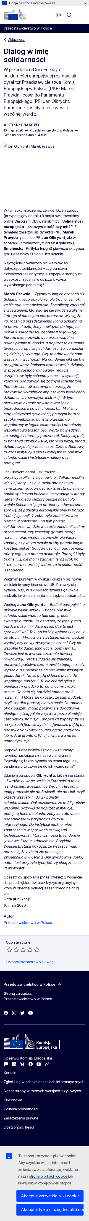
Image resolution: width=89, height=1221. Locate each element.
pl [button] (58, 15)
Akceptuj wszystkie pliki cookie (50, 1196)
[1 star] (9, 950)
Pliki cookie (13, 1100)
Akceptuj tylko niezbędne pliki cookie (52, 1209)
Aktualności (16, 39)
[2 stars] (13, 950)
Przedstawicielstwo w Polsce (28, 922)
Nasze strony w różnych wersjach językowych (42, 1091)
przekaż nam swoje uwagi (33, 962)
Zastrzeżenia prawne (21, 1118)
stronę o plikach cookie (48, 1176)
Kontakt (10, 1072)
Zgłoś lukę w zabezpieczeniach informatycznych (44, 1082)
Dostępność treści (19, 1127)
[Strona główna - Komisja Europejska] (15, 14)
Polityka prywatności (21, 1109)
